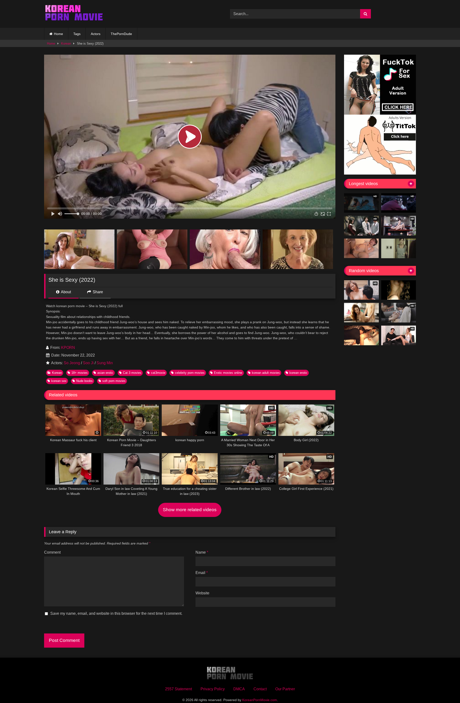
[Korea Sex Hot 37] (361, 248)
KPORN (68, 348)
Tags (76, 34)
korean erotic (298, 373)
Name (202, 552)
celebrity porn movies (190, 373)
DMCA (239, 689)
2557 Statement (178, 689)
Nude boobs (84, 381)
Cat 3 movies (132, 373)
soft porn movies (114, 381)
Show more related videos (190, 509)
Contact (260, 689)
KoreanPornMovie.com (259, 700)
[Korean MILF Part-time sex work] (398, 248)
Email (202, 573)
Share (97, 292)
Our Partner (285, 689)
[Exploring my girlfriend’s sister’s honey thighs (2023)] (361, 335)
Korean (66, 43)
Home (58, 34)
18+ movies (79, 373)
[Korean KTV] (398, 290)
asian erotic (105, 373)
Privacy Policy (213, 689)
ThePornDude (121, 34)
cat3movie (158, 373)
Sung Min (105, 363)
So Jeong (72, 363)
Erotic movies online (228, 373)
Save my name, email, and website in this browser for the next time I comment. (116, 613)
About (65, 292)
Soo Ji (88, 363)
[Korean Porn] (74, 14)
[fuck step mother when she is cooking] (361, 312)
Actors (95, 34)
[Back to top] (445, 688)
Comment (52, 552)
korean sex (59, 381)
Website (202, 593)
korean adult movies (266, 373)
